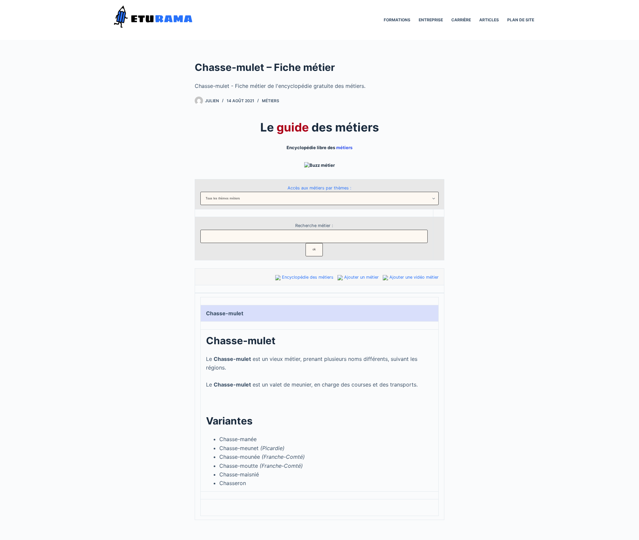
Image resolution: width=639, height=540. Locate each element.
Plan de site (520, 19)
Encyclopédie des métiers (307, 277)
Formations (397, 19)
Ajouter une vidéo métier (414, 277)
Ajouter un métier (361, 277)
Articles (489, 19)
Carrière (461, 19)
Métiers (270, 100)
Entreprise (431, 19)
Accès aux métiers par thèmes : (319, 187)
